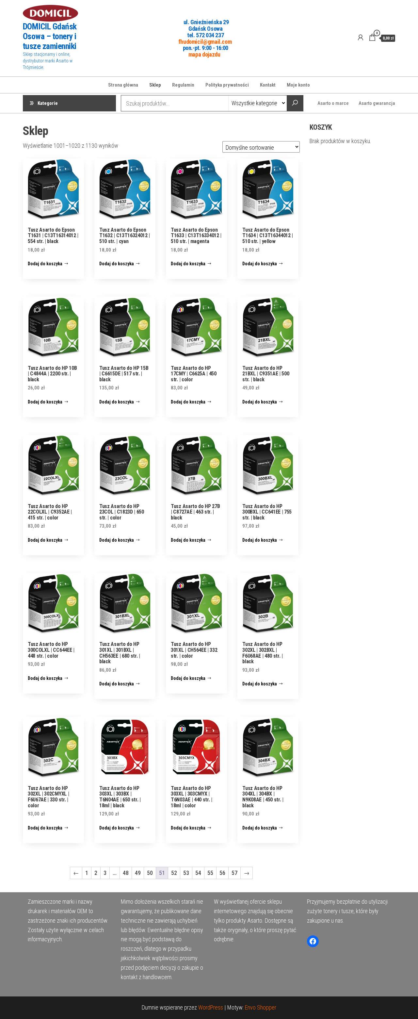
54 (198, 872)
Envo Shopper (260, 1007)
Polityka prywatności (227, 85)
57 (234, 872)
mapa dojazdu (204, 54)
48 (126, 872)
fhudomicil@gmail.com (205, 41)
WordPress (210, 1007)
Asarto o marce (333, 103)
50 (150, 872)
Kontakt (268, 85)
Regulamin (183, 85)
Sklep (155, 85)
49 (138, 872)
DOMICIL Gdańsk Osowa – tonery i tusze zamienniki (50, 36)
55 (210, 872)
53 (186, 872)
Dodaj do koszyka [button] (45, 263)
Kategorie (48, 103)
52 (174, 872)
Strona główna (123, 85)
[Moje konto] (360, 37)
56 (222, 872)
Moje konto (298, 85)
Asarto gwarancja (377, 103)
